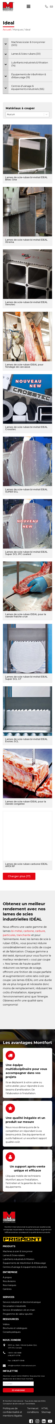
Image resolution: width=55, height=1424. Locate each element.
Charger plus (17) (19, 876)
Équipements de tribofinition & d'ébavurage (24, 1263)
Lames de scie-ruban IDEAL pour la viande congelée (25, 802)
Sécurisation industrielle (14, 1306)
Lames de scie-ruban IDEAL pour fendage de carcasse (24, 365)
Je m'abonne (18, 1390)
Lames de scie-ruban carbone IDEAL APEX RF (26, 865)
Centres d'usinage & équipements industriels (25, 1267)
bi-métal (16, 931)
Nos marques (9, 1285)
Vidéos (6, 1324)
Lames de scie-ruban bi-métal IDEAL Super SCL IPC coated (26, 553)
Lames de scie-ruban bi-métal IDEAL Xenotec (26, 303)
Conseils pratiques (11, 1332)
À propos (7, 1277)
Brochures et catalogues (15, 1328)
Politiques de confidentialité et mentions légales (12, 1412)
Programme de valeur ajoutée (18, 1314)
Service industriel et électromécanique (22, 1302)
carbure (40, 931)
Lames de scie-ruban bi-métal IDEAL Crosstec (26, 428)
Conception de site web (12, 1404)
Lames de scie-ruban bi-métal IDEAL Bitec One (26, 178)
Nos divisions (9, 1281)
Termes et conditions (33, 1410)
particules (9, 935)
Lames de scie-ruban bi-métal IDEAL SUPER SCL (26, 490)
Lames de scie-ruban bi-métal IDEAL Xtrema (26, 240)
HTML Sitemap (46, 1410)
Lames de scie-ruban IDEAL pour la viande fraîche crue (25, 615)
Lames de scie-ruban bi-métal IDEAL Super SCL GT (26, 677)
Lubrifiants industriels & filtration (18, 1259)
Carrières (7, 1289)
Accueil (7, 29)
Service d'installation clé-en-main (19, 1310)
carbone (28, 931)
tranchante (24, 935)
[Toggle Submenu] (5, 44)
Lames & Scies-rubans (14, 1255)
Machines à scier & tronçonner (18, 1251)
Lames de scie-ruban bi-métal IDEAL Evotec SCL (26, 740)
